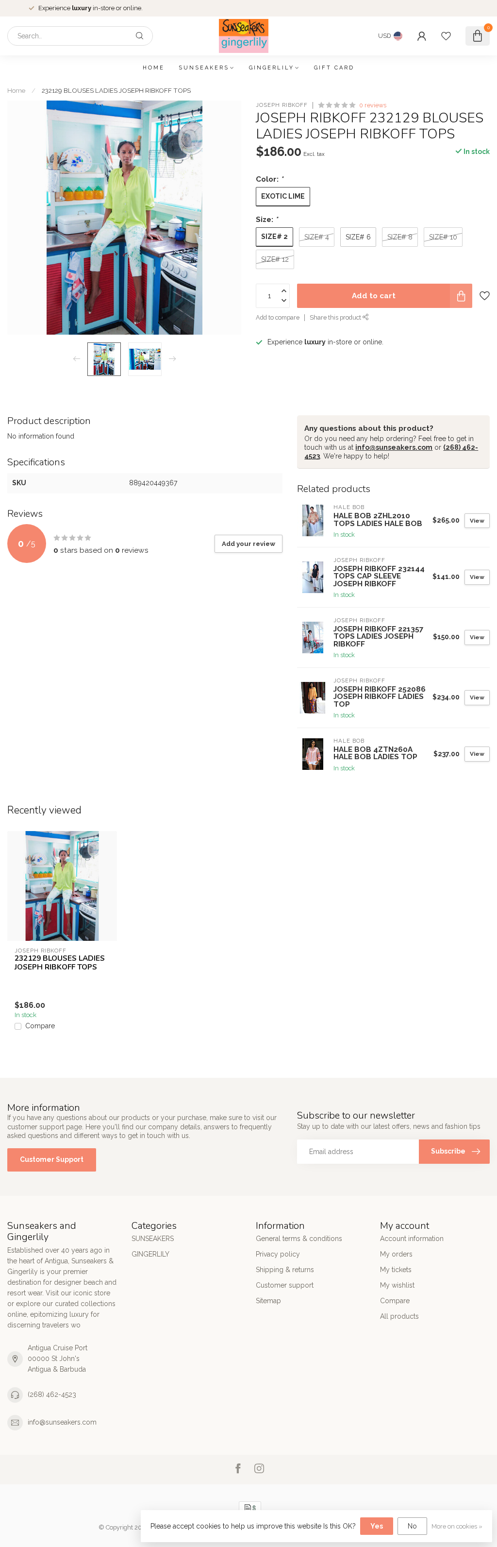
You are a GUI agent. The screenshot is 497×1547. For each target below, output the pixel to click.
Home (154, 68)
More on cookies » (456, 1526)
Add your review (248, 543)
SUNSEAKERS (204, 68)
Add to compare (277, 317)
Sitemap (268, 1301)
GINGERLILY (271, 68)
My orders (396, 1254)
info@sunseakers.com (393, 447)
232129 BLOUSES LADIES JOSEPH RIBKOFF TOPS (116, 90)
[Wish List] (446, 36)
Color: (269, 179)
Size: (267, 219)
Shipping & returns (285, 1270)
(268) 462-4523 (52, 1394)
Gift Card (334, 68)
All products (399, 1316)
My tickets (396, 1270)
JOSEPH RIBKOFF (282, 105)
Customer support (285, 1285)
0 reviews (372, 105)
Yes (376, 1526)
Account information (412, 1238)
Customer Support (51, 1159)
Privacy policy (278, 1254)
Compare (40, 1026)
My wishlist (397, 1285)
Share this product (336, 317)
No (412, 1526)
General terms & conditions (299, 1238)
